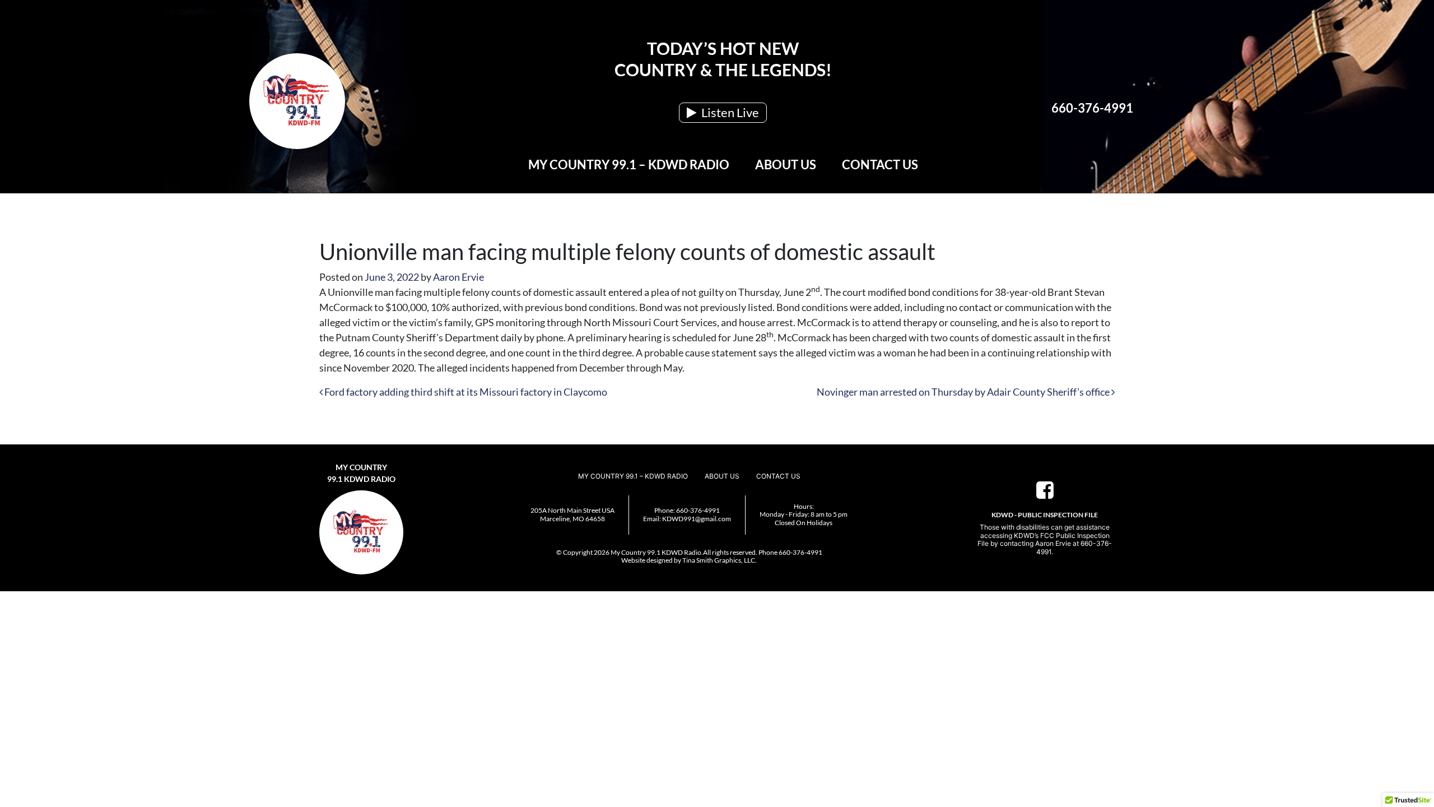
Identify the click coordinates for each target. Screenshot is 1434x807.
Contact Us (880, 164)
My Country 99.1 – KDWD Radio (628, 164)
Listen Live (729, 112)
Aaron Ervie (458, 277)
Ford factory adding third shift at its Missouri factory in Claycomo (465, 392)
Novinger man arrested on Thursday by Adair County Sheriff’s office (964, 392)
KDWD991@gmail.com (696, 518)
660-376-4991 (1092, 107)
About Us (785, 164)
